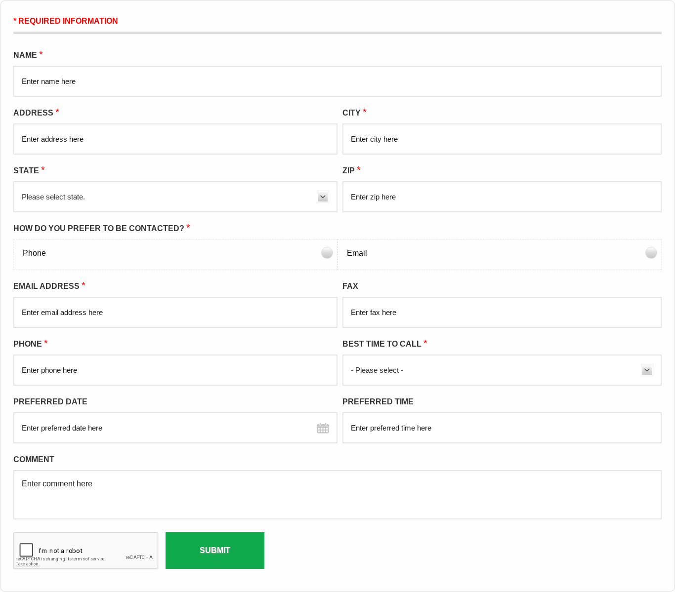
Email (357, 253)
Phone (34, 253)
